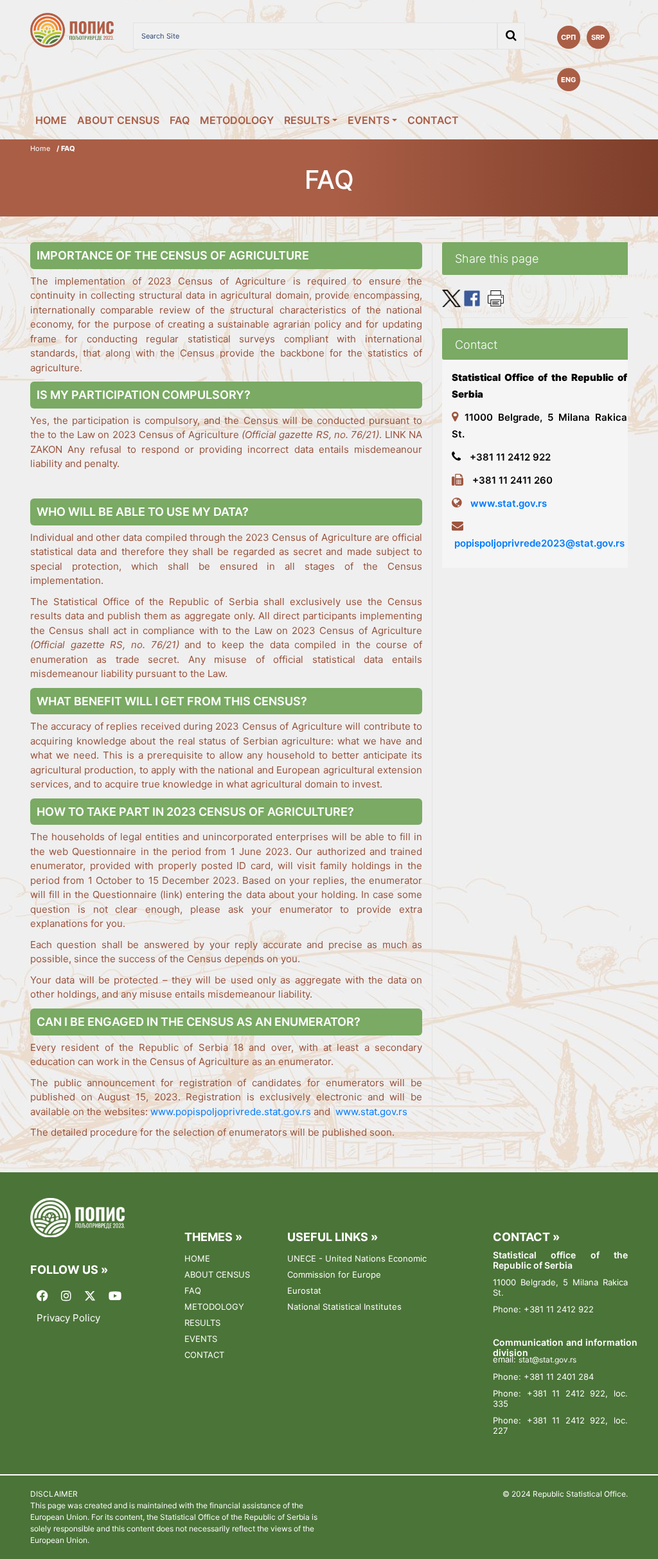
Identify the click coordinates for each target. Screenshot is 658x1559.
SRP (598, 37)
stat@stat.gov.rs (547, 1359)
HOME (51, 120)
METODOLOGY (237, 120)
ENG (568, 79)
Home (40, 148)
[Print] (496, 297)
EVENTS (368, 120)
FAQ (180, 120)
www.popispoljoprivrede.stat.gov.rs (230, 1111)
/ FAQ (66, 148)
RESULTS (307, 120)
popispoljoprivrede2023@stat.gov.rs (539, 543)
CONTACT (433, 120)
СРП (568, 37)
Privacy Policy (68, 1318)
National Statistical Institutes (344, 1306)
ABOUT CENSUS (118, 120)
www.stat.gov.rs (371, 1111)
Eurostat (304, 1290)
